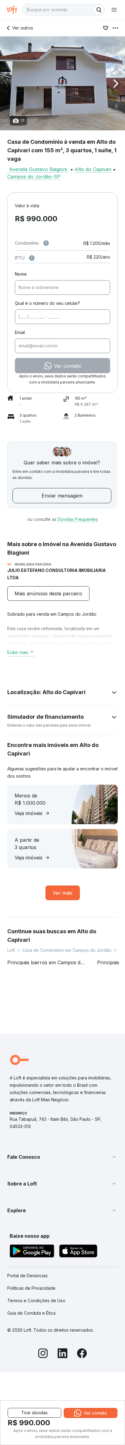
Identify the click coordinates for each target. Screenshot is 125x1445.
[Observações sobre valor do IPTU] (32, 258)
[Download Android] (32, 1251)
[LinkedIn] (62, 1354)
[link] (48, 593)
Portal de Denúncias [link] (27, 1275)
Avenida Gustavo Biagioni (38, 169)
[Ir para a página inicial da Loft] (14, 10)
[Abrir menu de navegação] (114, 10)
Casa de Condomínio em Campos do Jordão (66, 950)
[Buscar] (99, 10)
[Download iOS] (78, 1251)
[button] (62, 83)
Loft (11, 950)
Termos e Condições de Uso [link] (36, 1300)
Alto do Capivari (93, 169)
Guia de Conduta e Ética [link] (31, 1313)
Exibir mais (17, 652)
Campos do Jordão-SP (33, 177)
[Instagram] (43, 1354)
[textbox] (63, 10)
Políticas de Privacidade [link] (31, 1288)
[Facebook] (82, 1354)
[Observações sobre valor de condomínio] (46, 243)
